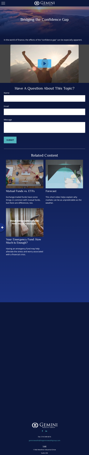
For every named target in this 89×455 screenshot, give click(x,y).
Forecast (51, 191)
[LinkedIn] (46, 430)
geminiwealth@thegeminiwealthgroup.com (44, 440)
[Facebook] (42, 430)
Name (6, 93)
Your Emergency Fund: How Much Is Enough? (23, 241)
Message (8, 119)
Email (6, 106)
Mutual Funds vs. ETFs (20, 191)
